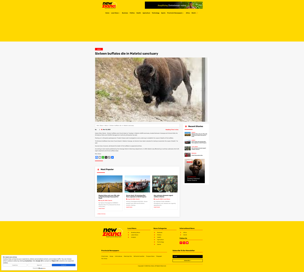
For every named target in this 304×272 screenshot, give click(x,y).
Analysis (133, 237)
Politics (132, 13)
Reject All (39, 265)
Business (125, 13)
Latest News (134, 235)
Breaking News (135, 232)
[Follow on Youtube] (187, 242)
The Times (104, 258)
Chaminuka (104, 256)
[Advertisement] (152, 28)
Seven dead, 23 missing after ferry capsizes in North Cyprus (136, 196)
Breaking (194, 153)
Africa (188, 13)
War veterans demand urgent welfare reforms (163, 196)
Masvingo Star (128, 256)
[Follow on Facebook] (181, 242)
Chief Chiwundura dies (197, 155)
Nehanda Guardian (139, 256)
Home (107, 13)
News (99, 49)
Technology (155, 13)
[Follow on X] (184, 242)
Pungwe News (150, 256)
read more (102, 208)
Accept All (63, 265)
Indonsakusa (118, 256)
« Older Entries (101, 214)
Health (138, 13)
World (194, 13)
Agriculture (146, 13)
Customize (15, 265)
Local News (115, 13)
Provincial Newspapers (175, 13)
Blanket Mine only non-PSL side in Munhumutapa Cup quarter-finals (109, 197)
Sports (163, 13)
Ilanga (111, 256)
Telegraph (159, 256)
